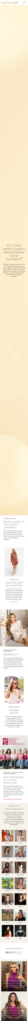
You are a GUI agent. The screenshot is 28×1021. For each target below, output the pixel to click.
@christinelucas (14, 602)
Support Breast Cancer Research (12, 799)
